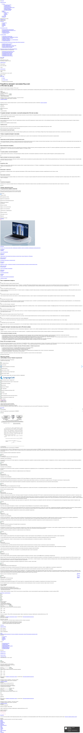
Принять (1, 718)
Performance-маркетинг (8, 9)
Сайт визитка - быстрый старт (7, 36)
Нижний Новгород (3, 725)
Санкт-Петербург (3, 730)
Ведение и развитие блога (6, 44)
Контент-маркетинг (7, 8)
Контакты (4, 25)
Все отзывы (2, 407)
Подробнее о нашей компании (5, 592)
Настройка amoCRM (5, 648)
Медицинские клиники (6, 32)
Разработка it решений (6, 38)
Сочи (1, 729)
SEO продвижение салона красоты (8, 29)
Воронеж (1, 721)
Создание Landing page (6, 40)
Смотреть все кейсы (3, 278)
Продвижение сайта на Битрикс (7, 55)
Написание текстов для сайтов (7, 47)
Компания (4, 11)
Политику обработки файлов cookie (71, 716)
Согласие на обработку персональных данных (18, 634)
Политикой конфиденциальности (28, 616)
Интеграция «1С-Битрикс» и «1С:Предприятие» (10, 39)
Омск (1, 726)
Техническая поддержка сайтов (9, 7)
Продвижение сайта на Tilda (7, 54)
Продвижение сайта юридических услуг (9, 30)
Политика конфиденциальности (5, 634)
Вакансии (5, 14)
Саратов (1, 728)
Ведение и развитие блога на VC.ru (8, 46)
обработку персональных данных (11, 616)
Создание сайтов (7, 5)
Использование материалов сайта (31, 634)
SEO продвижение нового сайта (7, 52)
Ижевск (1, 723)
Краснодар (2, 724)
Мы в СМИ (4, 16)
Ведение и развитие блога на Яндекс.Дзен (9, 45)
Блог (5, 15)
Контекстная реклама (7, 6)
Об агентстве (6, 12)
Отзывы (5, 13)
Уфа (1, 731)
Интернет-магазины (5, 31)
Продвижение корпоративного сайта (8, 51)
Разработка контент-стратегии (7, 43)
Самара (1, 727)
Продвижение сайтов (5, 643)
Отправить (2, 615)
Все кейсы (2, 218)
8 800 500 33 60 (2, 19)
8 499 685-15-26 (2, 653)
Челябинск (2, 732)
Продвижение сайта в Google (7, 53)
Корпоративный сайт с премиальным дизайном (10, 37)
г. (3, 656)
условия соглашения (3, 99)
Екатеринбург (2, 722)
